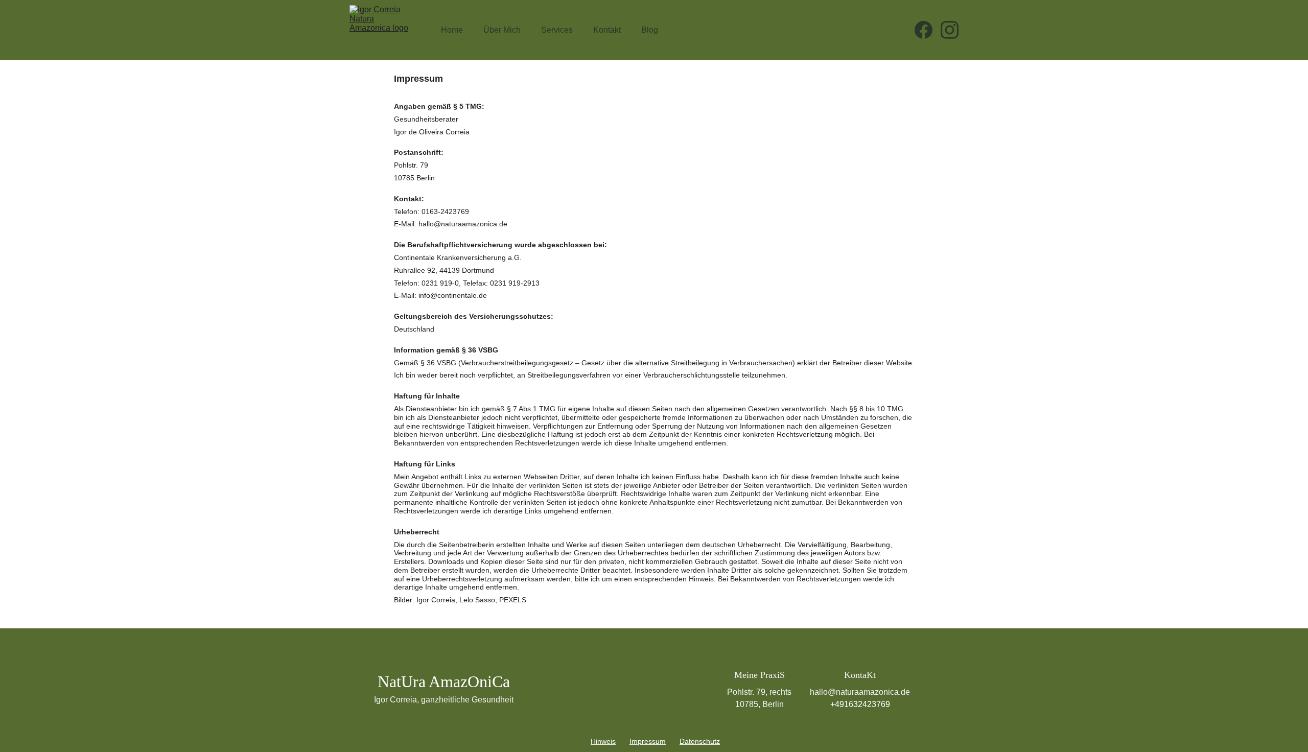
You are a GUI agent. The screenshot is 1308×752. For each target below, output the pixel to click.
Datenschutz (700, 741)
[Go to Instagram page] (950, 30)
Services (557, 30)
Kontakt (607, 30)
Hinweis (603, 741)
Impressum (647, 741)
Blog (649, 30)
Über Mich (502, 30)
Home (452, 30)
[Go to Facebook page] (928, 30)
